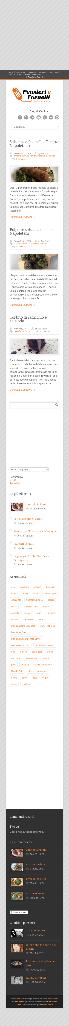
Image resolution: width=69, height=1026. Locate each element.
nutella (23, 651)
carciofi (24, 593)
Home (10, 72)
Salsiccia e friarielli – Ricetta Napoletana (34, 144)
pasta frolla (37, 651)
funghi (39, 612)
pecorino (15, 658)
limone (14, 619)
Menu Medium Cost (20, 645)
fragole (27, 612)
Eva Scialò (20, 1001)
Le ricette (32, 72)
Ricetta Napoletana (38, 156)
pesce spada (31, 658)
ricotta (14, 677)
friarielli (25, 156)
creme (46, 606)
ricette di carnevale (37, 671)
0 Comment (21, 159)
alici (13, 586)
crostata (15, 612)
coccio (51, 599)
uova (35, 677)
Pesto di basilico (36, 878)
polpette (25, 664)
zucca (14, 683)
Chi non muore (35, 930)
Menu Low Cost (18, 632)
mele (41, 619)
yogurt (45, 677)
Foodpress (53, 72)
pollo (13, 664)
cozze (14, 606)
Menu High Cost (47, 625)
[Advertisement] (34, 34)
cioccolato (16, 599)
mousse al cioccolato (45, 645)
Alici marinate (35, 893)
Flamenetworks (45, 1004)
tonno (25, 677)
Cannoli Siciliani (36, 504)
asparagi (24, 586)
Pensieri (42, 72)
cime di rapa (50, 593)
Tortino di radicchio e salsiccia (28, 319)
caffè (13, 593)
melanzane (28, 619)
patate (50, 651)
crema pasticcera (30, 606)
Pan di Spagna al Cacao (28, 518)
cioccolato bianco (34, 599)
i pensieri (51, 612)
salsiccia (51, 156)
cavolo (36, 593)
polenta (45, 658)
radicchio (18, 331)
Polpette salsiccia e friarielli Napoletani (34, 231)
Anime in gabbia (36, 977)
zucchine (26, 683)
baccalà (37, 586)
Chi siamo (20, 72)
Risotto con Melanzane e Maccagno (35, 531)
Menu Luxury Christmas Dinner (26, 638)
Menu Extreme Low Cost (23, 625)
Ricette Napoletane (32, 74)
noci (13, 651)
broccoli (17, 156)
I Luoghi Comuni (24, 543)
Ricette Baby (17, 671)
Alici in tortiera (35, 864)
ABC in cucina (15, 74)
